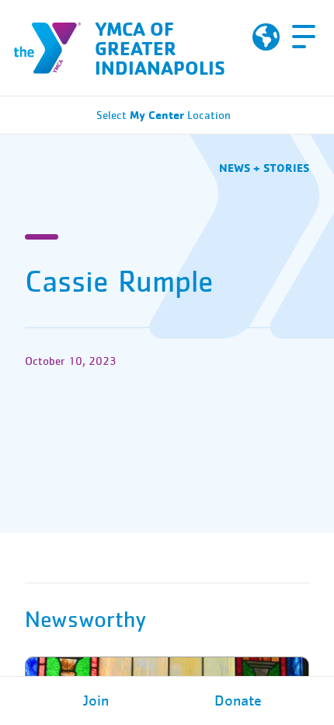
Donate (238, 701)
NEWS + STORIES (264, 167)
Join (96, 701)
